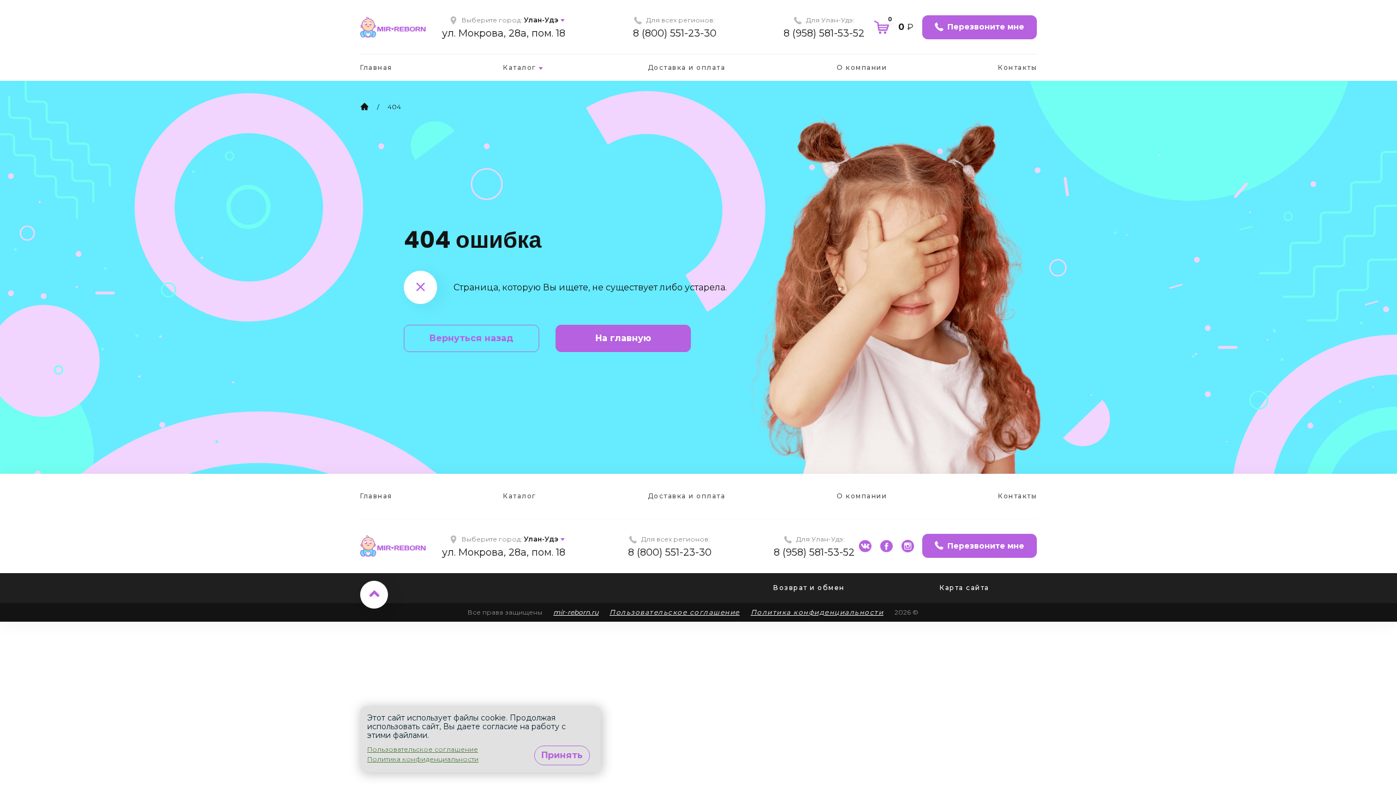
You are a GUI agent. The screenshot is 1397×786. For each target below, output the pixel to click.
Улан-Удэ (541, 20)
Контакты (1017, 67)
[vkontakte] (865, 546)
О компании (862, 67)
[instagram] (908, 546)
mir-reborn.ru (576, 612)
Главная (376, 67)
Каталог (519, 67)
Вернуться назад (471, 338)
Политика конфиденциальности (817, 612)
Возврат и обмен (809, 587)
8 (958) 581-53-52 (824, 33)
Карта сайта (964, 587)
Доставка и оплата (687, 67)
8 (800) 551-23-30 (675, 33)
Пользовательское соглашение (675, 612)
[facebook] (886, 546)
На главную (623, 338)
